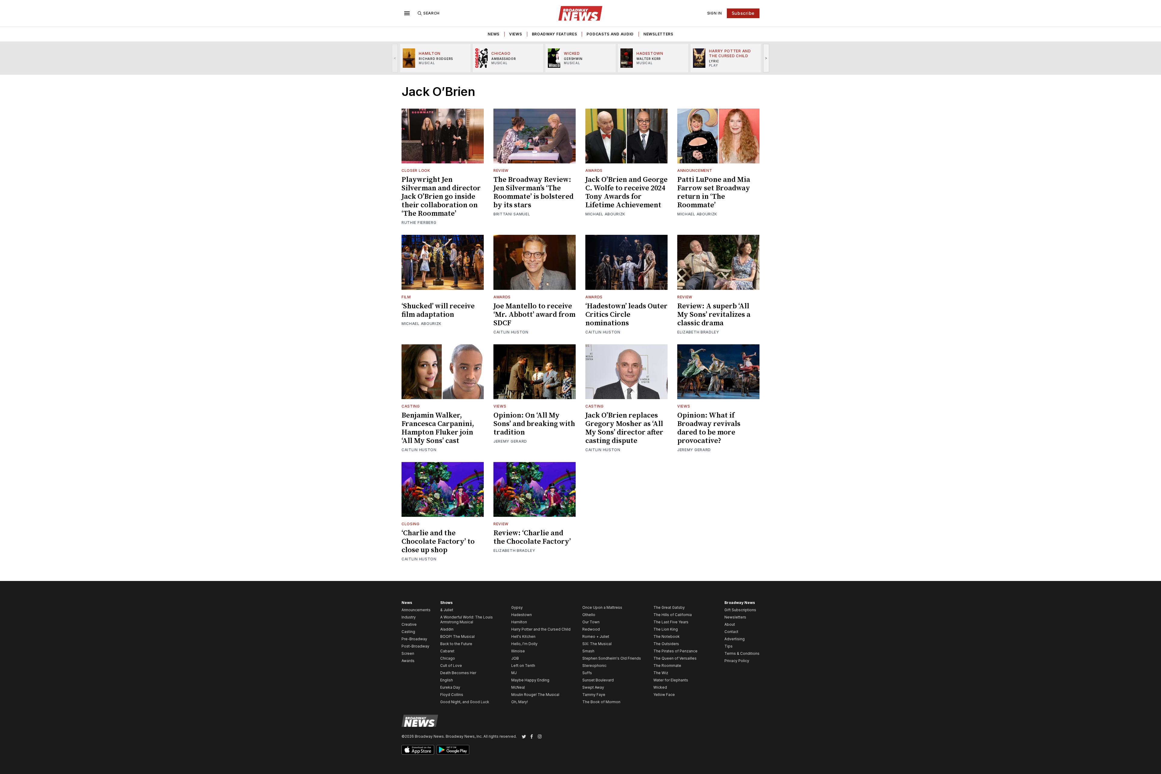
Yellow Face (664, 694)
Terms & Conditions (741, 653)
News (493, 34)
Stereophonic (594, 665)
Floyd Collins (451, 694)
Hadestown (521, 614)
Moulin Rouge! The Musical (535, 694)
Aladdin (447, 629)
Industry (409, 617)
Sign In (714, 13)
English (446, 680)
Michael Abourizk (605, 214)
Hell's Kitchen (523, 636)
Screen (408, 653)
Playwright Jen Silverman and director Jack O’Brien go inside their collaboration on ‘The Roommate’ (441, 196)
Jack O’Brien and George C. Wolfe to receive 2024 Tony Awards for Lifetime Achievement (626, 192)
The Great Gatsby (669, 607)
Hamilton (519, 622)
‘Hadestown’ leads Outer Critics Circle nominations (626, 315)
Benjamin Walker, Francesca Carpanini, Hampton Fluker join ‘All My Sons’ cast (438, 428)
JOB (515, 658)
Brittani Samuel (511, 214)
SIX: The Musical (597, 643)
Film (406, 297)
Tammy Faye (593, 694)
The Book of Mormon (601, 702)
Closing (411, 524)
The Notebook (666, 636)
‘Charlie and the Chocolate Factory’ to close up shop (438, 542)
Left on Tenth (523, 665)
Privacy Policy (736, 660)
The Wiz (660, 673)
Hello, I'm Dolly (524, 643)
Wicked (660, 687)
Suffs (587, 673)
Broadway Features (554, 34)
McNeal (518, 687)
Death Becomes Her (458, 673)
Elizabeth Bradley (698, 332)
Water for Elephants (670, 680)
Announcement (694, 170)
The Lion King (665, 629)
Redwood (591, 629)
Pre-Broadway (414, 639)
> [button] (766, 58)
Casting (411, 406)
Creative (409, 624)
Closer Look (416, 170)
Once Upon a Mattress (602, 607)
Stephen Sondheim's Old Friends (611, 658)
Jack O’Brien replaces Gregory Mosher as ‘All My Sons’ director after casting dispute (624, 428)
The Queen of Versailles (675, 658)
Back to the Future (456, 643)
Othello (588, 614)
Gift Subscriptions (740, 610)
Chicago (447, 658)
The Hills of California (672, 614)
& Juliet (446, 610)
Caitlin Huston (510, 332)
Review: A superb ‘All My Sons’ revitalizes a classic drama (713, 315)
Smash (588, 651)
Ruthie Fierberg (419, 222)
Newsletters (658, 34)
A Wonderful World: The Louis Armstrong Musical (466, 619)
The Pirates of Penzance (675, 651)
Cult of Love (451, 665)
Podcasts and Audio (610, 34)
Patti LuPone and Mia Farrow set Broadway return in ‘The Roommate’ (713, 192)
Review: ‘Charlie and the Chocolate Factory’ (532, 537)
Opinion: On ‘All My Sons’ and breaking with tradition (534, 424)
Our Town (591, 622)
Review (501, 170)
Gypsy (517, 607)
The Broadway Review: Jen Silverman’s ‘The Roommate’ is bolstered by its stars (533, 192)
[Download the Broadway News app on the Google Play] (453, 750)
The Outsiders (666, 643)
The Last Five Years (670, 622)
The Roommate (667, 665)
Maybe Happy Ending (530, 680)
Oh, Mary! (519, 702)
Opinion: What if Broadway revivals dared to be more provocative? (708, 428)
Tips (728, 646)
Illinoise (518, 651)
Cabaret (447, 651)
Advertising (734, 639)
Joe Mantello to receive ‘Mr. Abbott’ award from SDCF (534, 315)
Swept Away (593, 687)
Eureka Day (450, 687)
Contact (731, 631)
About (729, 624)
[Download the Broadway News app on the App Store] (418, 750)
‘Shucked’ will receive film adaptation (438, 310)
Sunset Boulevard (598, 680)
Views (515, 34)
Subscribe (743, 13)
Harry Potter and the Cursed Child (541, 629)
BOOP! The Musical (457, 636)
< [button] (395, 58)
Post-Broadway (415, 646)
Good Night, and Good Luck (464, 702)
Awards (594, 170)
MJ (514, 673)
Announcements (416, 610)
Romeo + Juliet (595, 636)
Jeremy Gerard (510, 441)
